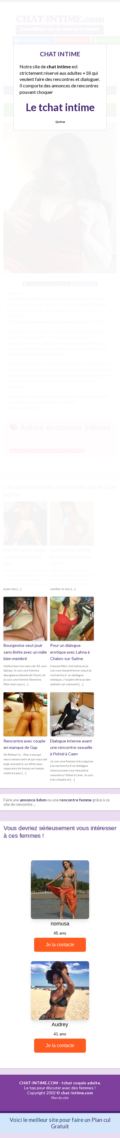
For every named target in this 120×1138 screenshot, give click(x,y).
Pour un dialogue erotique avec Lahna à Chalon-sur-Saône (70, 652)
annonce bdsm (33, 800)
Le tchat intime (60, 107)
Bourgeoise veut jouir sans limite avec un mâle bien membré (25, 652)
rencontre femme (75, 800)
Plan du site (60, 1098)
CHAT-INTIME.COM (38, 1082)
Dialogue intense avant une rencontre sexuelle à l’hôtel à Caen (71, 747)
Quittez (60, 121)
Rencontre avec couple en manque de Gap (24, 744)
